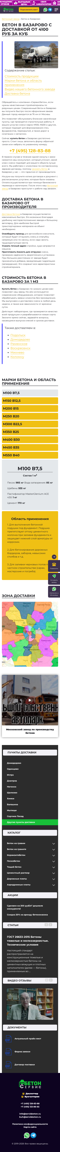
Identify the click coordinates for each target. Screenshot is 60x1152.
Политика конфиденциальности (30, 1124)
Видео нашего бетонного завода (30, 89)
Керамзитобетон (16, 855)
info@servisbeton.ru (30, 1113)
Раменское (18, 344)
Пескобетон (13, 861)
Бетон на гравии (16, 843)
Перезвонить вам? (29, 10)
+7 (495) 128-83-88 (30, 150)
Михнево (17, 352)
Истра (10, 775)
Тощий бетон (14, 867)
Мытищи (12, 810)
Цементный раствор (18, 873)
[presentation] (46, 924)
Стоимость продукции (22, 76)
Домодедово (14, 763)
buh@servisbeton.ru (30, 1117)
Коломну (17, 357)
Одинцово (12, 769)
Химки (10, 798)
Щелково (12, 792)
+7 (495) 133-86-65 (30, 1106)
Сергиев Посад (15, 816)
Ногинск (11, 786)
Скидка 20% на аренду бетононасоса (27, 914)
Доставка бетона (17, 93)
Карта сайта (30, 1127)
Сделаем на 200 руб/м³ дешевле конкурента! (25, 907)
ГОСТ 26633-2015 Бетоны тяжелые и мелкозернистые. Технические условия (28, 940)
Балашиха (12, 804)
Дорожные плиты (17, 878)
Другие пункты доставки (21, 822)
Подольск (17, 335)
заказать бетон (40, 169)
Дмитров (12, 780)
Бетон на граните (16, 849)
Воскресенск (20, 348)
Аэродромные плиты (18, 884)
